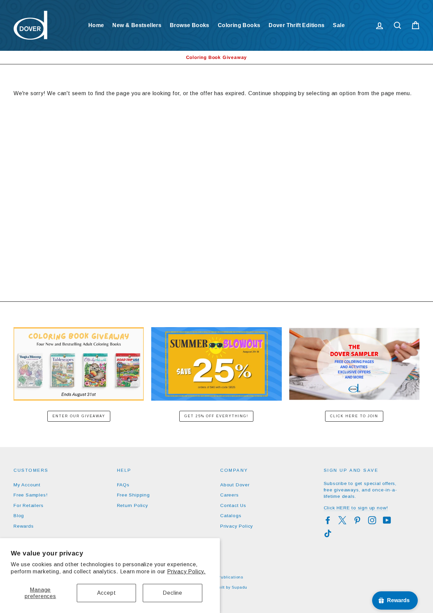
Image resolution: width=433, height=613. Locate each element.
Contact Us (233, 505)
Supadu (239, 587)
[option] (216, 57)
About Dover (235, 484)
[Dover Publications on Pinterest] (357, 520)
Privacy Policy (236, 526)
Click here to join (354, 416)
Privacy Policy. (186, 571)
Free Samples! (30, 495)
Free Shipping (133, 495)
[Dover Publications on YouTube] (387, 520)
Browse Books (189, 25)
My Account (27, 484)
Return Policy (132, 505)
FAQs (123, 484)
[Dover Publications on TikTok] (328, 533)
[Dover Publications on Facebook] (328, 520)
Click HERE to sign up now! (356, 507)
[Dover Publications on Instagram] (372, 520)
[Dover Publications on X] (342, 520)
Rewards (24, 526)
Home (96, 25)
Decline (172, 593)
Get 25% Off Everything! (216, 416)
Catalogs (230, 515)
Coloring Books (239, 25)
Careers (229, 495)
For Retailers (28, 505)
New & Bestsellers (136, 25)
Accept (106, 593)
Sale (339, 25)
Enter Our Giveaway (78, 416)
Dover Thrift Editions (296, 25)
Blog (19, 515)
